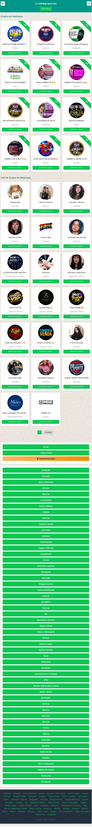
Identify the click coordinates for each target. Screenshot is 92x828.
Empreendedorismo (46, 590)
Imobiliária (45, 662)
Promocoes (46, 776)
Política (46, 734)
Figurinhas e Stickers (46, 620)
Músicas (45, 704)
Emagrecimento (46, 584)
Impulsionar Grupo (47, 458)
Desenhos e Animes (45, 566)
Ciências (45, 518)
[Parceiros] (46, 262)
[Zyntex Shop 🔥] (46, 297)
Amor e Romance (46, 482)
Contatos (46, 536)
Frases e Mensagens (46, 632)
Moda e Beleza (46, 692)
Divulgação (46, 572)
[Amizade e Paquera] (46, 367)
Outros (46, 728)
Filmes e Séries (46, 626)
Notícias (45, 722)
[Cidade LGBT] (15, 192)
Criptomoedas (46, 542)
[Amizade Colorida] (76, 192)
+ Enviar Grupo (46, 453)
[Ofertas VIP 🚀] (15, 297)
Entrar (46, 447)
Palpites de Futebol (46, 770)
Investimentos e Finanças (46, 674)
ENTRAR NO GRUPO (15, 53)
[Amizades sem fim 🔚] (76, 227)
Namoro (45, 710)
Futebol (46, 638)
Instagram (45, 668)
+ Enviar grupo (46, 9)
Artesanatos (46, 500)
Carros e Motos (45, 506)
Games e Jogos (45, 644)
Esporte (46, 596)
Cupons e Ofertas (46, 548)
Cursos (46, 560)
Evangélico (46, 602)
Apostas (45, 494)
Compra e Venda (46, 524)
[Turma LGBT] (46, 227)
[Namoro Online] (15, 227)
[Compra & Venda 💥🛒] (46, 332)
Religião (45, 758)
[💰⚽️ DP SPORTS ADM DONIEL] (76, 367)
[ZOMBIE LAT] (46, 402)
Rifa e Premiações (46, 764)
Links (46, 680)
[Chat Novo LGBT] (15, 367)
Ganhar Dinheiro (46, 650)
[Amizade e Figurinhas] (76, 262)
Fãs (45, 614)
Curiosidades (45, 554)
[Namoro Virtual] (46, 192)
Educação (46, 578)
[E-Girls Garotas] (76, 332)
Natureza (46, 716)
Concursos (45, 530)
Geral (46, 656)
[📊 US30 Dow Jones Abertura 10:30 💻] (15, 262)
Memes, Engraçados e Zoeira (45, 686)
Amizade (46, 476)
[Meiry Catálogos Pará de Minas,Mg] (15, 402)
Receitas (46, 746)
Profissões (45, 740)
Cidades (46, 512)
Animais (45, 488)
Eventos (45, 608)
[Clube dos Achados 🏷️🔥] (15, 332)
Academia (46, 470)
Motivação (45, 698)
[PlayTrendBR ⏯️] (76, 297)
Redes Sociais (46, 752)
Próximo (48, 432)
